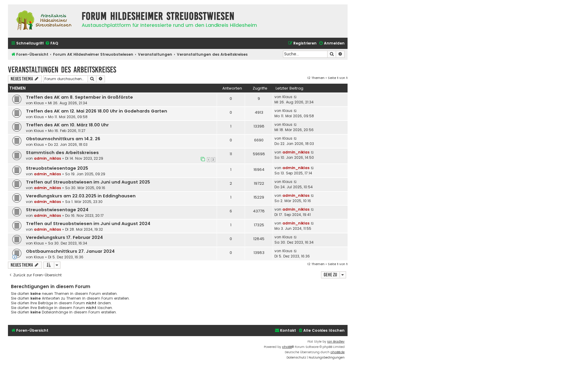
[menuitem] (51, 43)
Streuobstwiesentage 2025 (57, 168)
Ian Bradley (336, 341)
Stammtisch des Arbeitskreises (62, 153)
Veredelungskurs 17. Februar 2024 (64, 237)
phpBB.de (337, 352)
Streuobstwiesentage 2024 (57, 210)
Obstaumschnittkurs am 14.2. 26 (63, 139)
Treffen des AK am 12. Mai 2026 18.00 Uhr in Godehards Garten (96, 111)
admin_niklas (47, 158)
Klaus (39, 102)
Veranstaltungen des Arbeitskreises (62, 69)
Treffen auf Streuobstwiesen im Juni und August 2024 (88, 224)
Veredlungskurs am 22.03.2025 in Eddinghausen (81, 196)
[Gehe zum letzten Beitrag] (295, 97)
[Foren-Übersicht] (43, 21)
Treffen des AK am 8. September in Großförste (79, 97)
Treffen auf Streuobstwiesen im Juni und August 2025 (88, 182)
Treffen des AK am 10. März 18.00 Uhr (67, 125)
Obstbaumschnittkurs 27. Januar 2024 (70, 251)
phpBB (287, 347)
